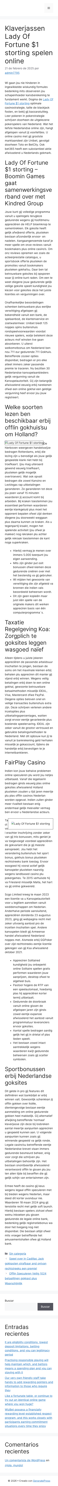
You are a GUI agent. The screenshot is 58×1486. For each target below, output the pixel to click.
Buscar (9, 1300)
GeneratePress (41, 1480)
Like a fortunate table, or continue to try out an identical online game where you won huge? (28, 1400)
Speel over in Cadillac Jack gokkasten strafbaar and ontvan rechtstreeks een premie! (25, 1263)
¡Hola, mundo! (14, 1465)
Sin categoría (17, 1253)
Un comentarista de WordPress (25, 1460)
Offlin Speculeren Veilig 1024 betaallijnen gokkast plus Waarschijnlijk (25, 1278)
